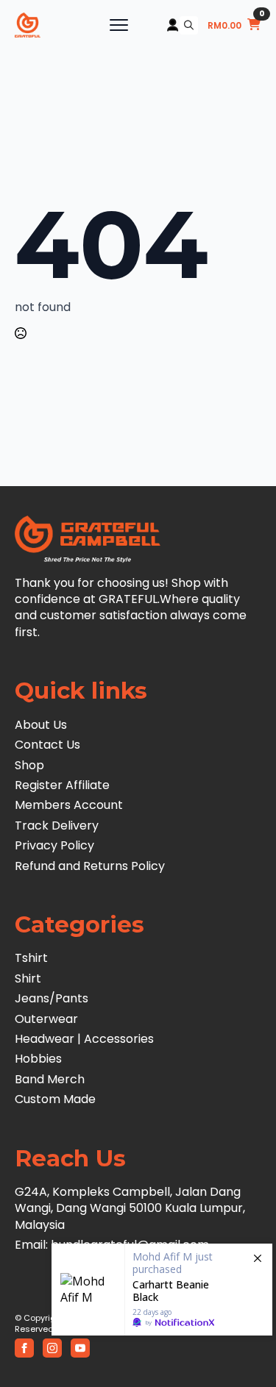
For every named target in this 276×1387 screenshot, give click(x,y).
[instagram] (52, 1348)
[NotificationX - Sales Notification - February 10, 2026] (162, 1290)
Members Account (69, 805)
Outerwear (46, 1019)
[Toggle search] (189, 25)
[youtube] (80, 1348)
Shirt (28, 979)
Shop (29, 765)
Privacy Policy (54, 846)
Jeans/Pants (51, 999)
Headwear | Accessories (84, 1039)
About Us (41, 725)
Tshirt (31, 958)
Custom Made (55, 1099)
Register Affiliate (62, 785)
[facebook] (24, 1348)
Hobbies (38, 1059)
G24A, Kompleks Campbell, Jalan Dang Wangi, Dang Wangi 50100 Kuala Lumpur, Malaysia (130, 1208)
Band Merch (50, 1080)
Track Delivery (57, 826)
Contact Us (47, 745)
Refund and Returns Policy (90, 866)
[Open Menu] (119, 25)
